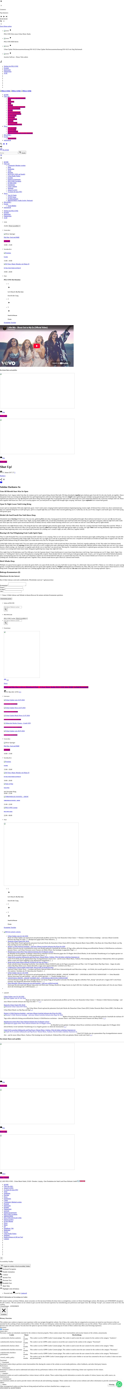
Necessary (5, 1329)
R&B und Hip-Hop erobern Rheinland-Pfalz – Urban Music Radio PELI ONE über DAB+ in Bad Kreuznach (46, 687)
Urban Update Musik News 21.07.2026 (12, 719)
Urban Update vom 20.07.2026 (10, 735)
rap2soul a (18, 931)
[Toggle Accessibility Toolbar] (1, 1258)
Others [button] (2, 1382)
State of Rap (6, 787)
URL (1, 591)
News (5, 683)
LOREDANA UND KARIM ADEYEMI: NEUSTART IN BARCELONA (30, 967)
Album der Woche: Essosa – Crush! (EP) (13, 727)
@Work (7, 241)
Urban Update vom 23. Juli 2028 (18, 973)
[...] (40, 1002)
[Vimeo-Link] (15, 91)
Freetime (6, 257)
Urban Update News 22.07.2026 (11, 711)
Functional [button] (3, 1360)
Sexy (4, 476)
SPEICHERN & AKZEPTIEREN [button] (10, 1388)
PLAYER (4, 150)
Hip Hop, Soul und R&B (11, 237)
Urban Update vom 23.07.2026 (10, 704)
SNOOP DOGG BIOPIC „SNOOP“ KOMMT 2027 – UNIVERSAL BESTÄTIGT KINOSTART (38, 978)
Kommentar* (4, 585)
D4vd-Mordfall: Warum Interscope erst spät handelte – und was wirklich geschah (33, 983)
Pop (3, 412)
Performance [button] (4, 1366)
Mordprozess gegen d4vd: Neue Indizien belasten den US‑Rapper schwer (30, 952)
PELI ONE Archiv (9, 618)
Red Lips (3, 416)
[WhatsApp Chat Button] (119, 1384)
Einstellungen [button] (4, 1306)
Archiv (6, 226)
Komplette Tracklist (10, 322)
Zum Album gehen (6, 26)
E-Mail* (2, 589)
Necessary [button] (3, 1327)
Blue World (4, 1177)
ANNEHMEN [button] (14, 1306)
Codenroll (24, 1293)
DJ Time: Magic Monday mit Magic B (12, 268)
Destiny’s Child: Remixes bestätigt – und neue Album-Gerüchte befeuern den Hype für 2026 (36, 946)
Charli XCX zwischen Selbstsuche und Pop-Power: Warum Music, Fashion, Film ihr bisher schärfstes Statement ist (43, 957)
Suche (22, 152)
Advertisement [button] (4, 1377)
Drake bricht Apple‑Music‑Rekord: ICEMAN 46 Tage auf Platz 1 (28, 962)
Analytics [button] (3, 1371)
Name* (2, 587)
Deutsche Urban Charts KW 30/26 (18, 941)
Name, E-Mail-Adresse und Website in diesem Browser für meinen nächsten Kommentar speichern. (32, 595)
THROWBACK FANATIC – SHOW (12, 800)
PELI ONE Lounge (8, 811)
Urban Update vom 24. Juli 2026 (18, 936)
